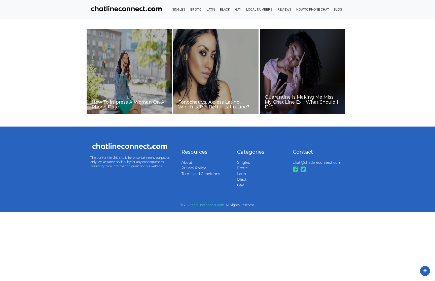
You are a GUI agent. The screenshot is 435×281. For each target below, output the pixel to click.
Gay (238, 9)
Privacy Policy (194, 168)
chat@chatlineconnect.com (317, 162)
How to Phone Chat (312, 9)
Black (225, 9)
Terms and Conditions (201, 174)
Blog (338, 9)
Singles (178, 9)
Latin (211, 9)
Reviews (284, 9)
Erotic (196, 9)
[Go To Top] (425, 271)
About (187, 162)
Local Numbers (259, 9)
